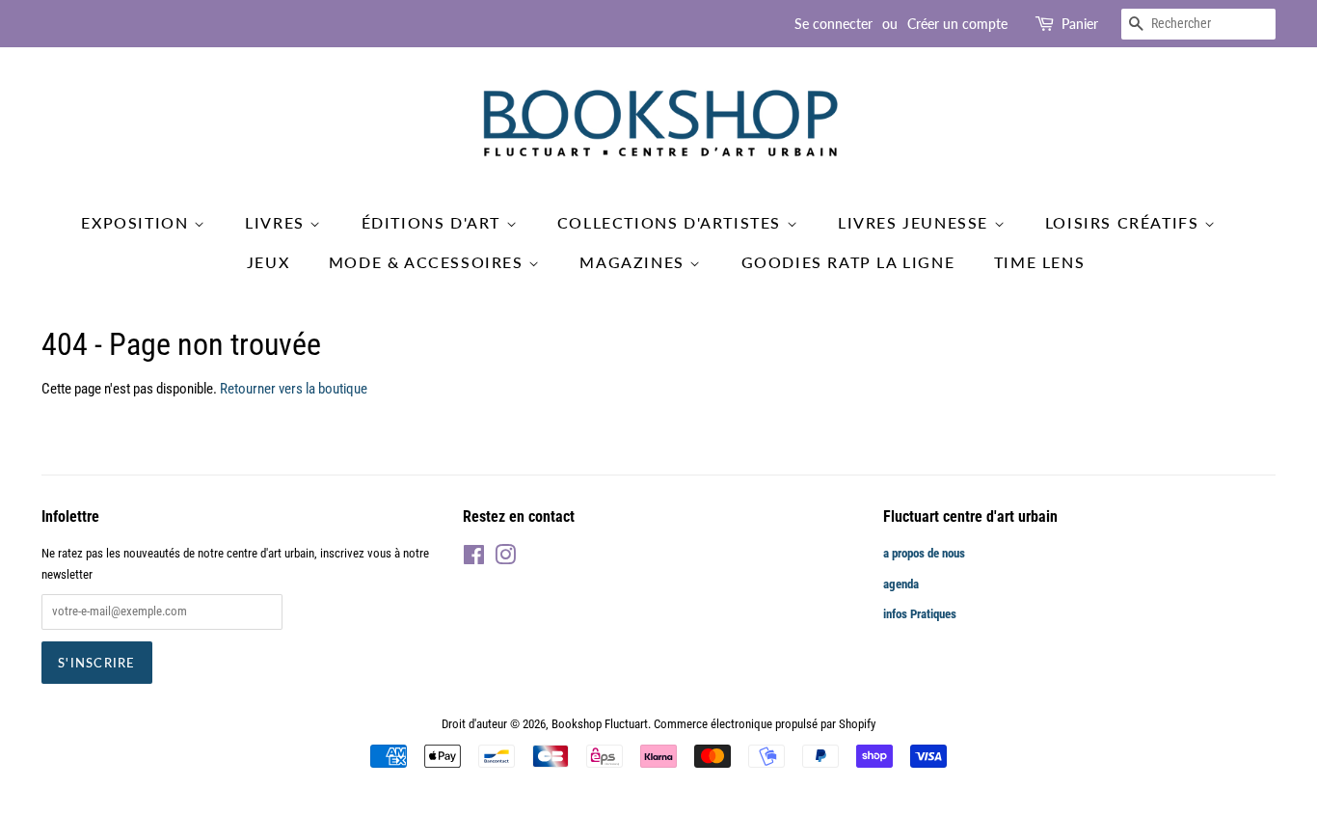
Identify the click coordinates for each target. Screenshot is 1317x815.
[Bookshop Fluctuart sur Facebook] (474, 559)
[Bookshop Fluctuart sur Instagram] (505, 559)
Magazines (634, 262)
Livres (277, 222)
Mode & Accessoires (428, 262)
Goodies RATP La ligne (848, 262)
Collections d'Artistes (672, 222)
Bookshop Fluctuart (599, 724)
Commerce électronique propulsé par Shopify (764, 724)
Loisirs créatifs (1124, 222)
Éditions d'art (434, 222)
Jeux (268, 262)
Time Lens (1039, 262)
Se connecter (833, 23)
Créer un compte (957, 23)
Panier (1080, 23)
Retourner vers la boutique (293, 388)
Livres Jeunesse (916, 222)
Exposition (137, 222)
